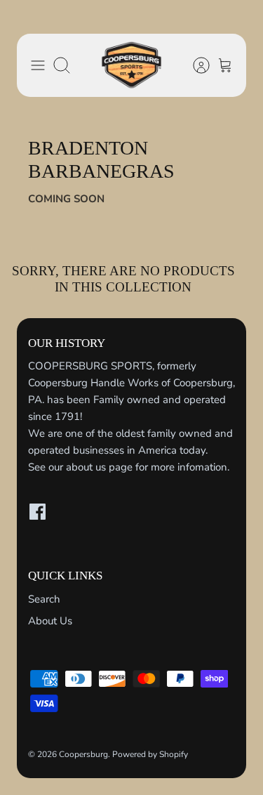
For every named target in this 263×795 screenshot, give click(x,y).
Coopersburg (83, 754)
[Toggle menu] (37, 65)
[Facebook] (37, 512)
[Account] (194, 65)
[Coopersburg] (131, 65)
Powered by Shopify (150, 754)
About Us (50, 621)
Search (44, 599)
